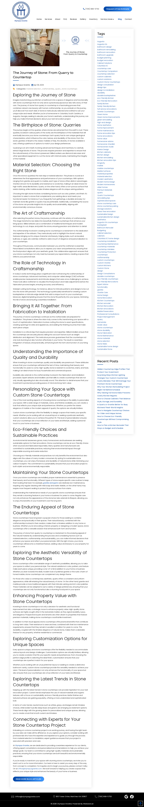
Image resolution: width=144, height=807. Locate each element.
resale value (102, 325)
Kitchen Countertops (105, 300)
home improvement (105, 128)
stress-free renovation (106, 211)
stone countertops (69, 89)
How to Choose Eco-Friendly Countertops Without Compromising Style (113, 419)
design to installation (105, 90)
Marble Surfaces (104, 171)
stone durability (103, 330)
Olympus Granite (64, 804)
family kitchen (103, 103)
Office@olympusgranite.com (30, 768)
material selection (33, 89)
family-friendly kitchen (106, 106)
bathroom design (104, 47)
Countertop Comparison (107, 71)
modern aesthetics (105, 179)
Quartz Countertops (105, 195)
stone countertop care (106, 203)
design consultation (105, 85)
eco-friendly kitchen (105, 98)
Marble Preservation (105, 311)
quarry (58, 89)
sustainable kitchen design (108, 217)
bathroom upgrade (105, 55)
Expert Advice (102, 284)
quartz (100, 192)
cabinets (101, 236)
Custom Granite (103, 263)
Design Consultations (106, 273)
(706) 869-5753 (92, 9)
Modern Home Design (106, 182)
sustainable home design (107, 346)
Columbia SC (102, 66)
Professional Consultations (108, 314)
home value (102, 138)
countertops (102, 254)
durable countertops (105, 276)
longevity (101, 163)
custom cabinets (104, 76)
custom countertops (105, 260)
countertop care (104, 68)
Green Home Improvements (108, 117)
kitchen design (103, 155)
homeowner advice (105, 141)
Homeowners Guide (105, 147)
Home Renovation (104, 298)
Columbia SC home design (108, 238)
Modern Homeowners (106, 184)
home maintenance (105, 130)
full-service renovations (107, 109)
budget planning (104, 58)
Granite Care (102, 292)
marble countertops (105, 168)
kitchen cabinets (104, 152)
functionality (102, 287)
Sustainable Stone (104, 349)
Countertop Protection (106, 252)
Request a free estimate (117, 9)
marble (100, 165)
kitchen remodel (103, 303)
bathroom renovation (106, 52)
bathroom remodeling (106, 49)
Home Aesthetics (104, 125)
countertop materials (106, 246)
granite (100, 290)
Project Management (106, 317)
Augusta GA (102, 44)
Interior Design (103, 149)
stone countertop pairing (107, 206)
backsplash (102, 225)
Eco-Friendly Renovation (107, 101)
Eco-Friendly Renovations (107, 281)
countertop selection (106, 74)
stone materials (103, 338)
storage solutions (104, 209)
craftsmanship (48, 89)
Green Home (102, 114)
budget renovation (105, 60)
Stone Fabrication (104, 333)
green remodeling (104, 120)
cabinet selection (104, 233)
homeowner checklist (106, 144)
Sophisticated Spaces (106, 201)
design (100, 271)
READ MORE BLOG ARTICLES (28, 779)
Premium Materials (104, 190)
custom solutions (104, 79)
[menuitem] (38, 19)
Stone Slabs (102, 344)
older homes (102, 187)
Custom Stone (103, 268)
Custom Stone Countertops (108, 82)
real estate (101, 322)
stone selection (103, 341)
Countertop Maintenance (107, 244)
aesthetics (101, 219)
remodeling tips (103, 198)
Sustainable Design (105, 214)
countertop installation (106, 241)
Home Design (102, 295)
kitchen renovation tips (106, 160)
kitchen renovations (105, 308)
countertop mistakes (105, 249)
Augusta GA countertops (107, 222)
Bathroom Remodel (105, 228)
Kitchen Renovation (105, 306)
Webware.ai (88, 804)
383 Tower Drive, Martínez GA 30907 (71, 796)
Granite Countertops (105, 111)
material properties (105, 174)
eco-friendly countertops (107, 279)
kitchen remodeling (105, 157)
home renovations (104, 136)
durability (101, 93)
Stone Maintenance (105, 335)
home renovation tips (106, 133)
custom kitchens (104, 265)
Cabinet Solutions (104, 63)
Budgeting (101, 230)
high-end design (104, 122)
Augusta (100, 41)
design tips (101, 87)
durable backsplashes (106, 95)
